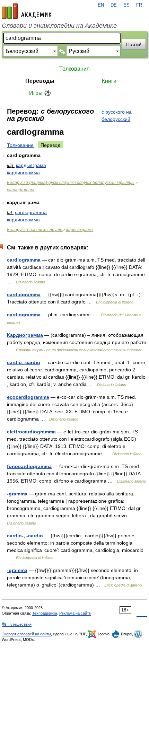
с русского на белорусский (117, 115)
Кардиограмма (25, 335)
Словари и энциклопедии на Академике (59, 25)
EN (101, 5)
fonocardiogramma (29, 466)
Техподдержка (44, 613)
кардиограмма (23, 172)
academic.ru (27, 11)
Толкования (74, 69)
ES (126, 5)
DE (114, 5)
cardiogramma (20, 189)
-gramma (17, 493)
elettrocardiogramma (31, 431)
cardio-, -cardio (25, 535)
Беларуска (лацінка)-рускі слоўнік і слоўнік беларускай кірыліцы (70, 182)
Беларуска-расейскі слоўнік (35, 229)
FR (139, 5)
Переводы (39, 81)
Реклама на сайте (75, 613)
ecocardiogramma (28, 397)
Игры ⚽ (40, 93)
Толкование (20, 145)
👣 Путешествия (17, 624)
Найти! (133, 44)
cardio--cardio (23, 362)
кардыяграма (31, 165)
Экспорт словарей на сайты (26, 634)
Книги (109, 81)
